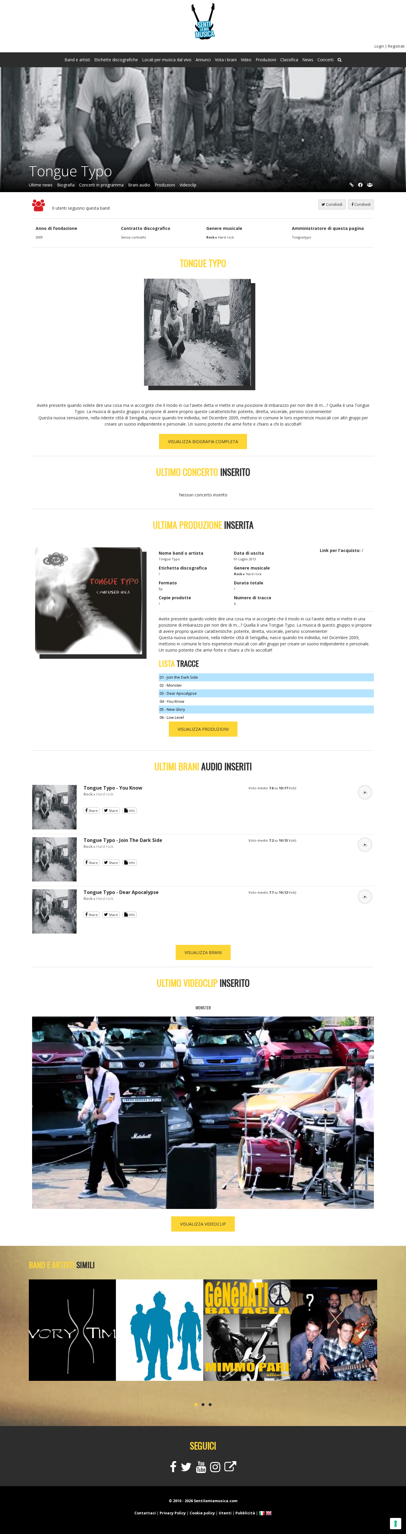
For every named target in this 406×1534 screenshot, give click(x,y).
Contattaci (145, 1513)
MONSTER (203, 1007)
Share (93, 810)
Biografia (66, 185)
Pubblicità (245, 1513)
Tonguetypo (301, 237)
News (307, 59)
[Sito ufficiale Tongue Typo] (352, 185)
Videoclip (188, 185)
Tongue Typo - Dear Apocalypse (121, 892)
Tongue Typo (70, 171)
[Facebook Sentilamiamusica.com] (173, 1469)
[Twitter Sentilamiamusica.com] (186, 1469)
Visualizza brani (203, 952)
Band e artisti (77, 59)
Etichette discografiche (116, 59)
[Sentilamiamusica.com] (203, 38)
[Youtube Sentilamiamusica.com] (201, 1469)
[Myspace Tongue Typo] (370, 185)
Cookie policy (202, 1513)
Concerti (325, 59)
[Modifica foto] (201, 332)
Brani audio (139, 185)
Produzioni (266, 59)
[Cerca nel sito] (339, 59)
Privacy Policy (173, 1513)
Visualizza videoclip (203, 1224)
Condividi (362, 204)
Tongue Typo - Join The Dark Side (123, 840)
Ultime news (41, 185)
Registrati (396, 46)
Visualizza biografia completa (203, 441)
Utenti (225, 1513)
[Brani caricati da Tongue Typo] (54, 828)
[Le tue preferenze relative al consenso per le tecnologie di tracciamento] (395, 1523)
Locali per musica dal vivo (166, 59)
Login (379, 46)
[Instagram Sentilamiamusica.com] (215, 1469)
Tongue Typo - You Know (113, 788)
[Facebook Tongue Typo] (360, 185)
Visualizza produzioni (203, 729)
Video (246, 59)
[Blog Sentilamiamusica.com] (230, 1469)
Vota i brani (226, 59)
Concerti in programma (101, 185)
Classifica (289, 59)
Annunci (203, 59)
